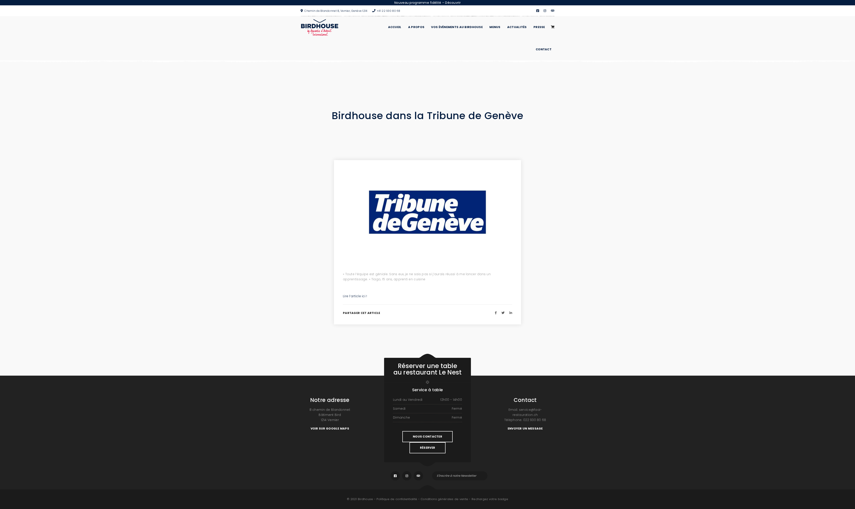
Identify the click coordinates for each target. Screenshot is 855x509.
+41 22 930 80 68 (388, 11)
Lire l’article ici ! (355, 296)
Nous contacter (427, 436)
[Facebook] (496, 313)
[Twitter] (503, 313)
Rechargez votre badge (490, 499)
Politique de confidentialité (397, 499)
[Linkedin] (510, 313)
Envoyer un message (525, 428)
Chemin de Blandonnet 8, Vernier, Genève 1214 (335, 11)
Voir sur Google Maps (330, 428)
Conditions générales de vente (444, 499)
